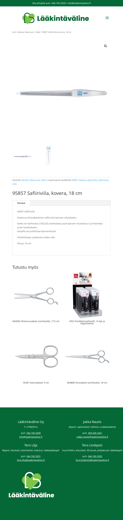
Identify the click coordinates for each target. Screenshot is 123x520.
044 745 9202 (95, 456)
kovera (82, 180)
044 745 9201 (34, 456)
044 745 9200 (34, 433)
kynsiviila (92, 180)
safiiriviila (103, 180)
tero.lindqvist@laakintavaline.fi (92, 460)
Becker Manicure (26, 32)
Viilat (38, 32)
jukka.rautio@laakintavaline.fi (92, 436)
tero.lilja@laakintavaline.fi (31, 460)
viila (14, 183)
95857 (75, 180)
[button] (105, 46)
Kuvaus (21, 203)
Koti (14, 32)
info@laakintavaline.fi (30, 436)
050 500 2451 (95, 433)
